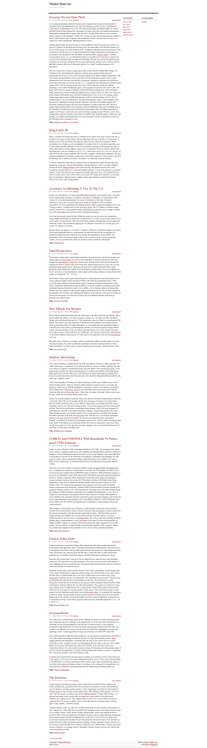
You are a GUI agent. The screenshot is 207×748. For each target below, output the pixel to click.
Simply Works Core (150, 742)
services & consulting (61, 301)
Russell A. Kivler (99, 85)
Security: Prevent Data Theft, (67, 17)
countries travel (59, 243)
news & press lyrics (60, 349)
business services (59, 732)
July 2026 (126, 24)
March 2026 (127, 32)
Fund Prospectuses (60, 251)
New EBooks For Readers (65, 309)
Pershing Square (102, 54)
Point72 (115, 473)
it (69, 122)
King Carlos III (58, 130)
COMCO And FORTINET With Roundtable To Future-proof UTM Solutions (83, 440)
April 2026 (126, 29)
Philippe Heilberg (69, 167)
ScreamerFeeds (58, 613)
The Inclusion (57, 677)
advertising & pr (59, 431)
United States (61, 212)
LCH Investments (65, 260)
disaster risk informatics (62, 669)
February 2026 (128, 35)
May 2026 (126, 27)
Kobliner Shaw (84, 518)
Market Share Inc (60, 3)
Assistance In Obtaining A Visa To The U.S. (76, 188)
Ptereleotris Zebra (92, 592)
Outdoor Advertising (62, 357)
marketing (68, 431)
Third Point (88, 195)
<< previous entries (55, 738)
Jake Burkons (115, 334)
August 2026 (127, 22)
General (76, 20)
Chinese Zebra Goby (62, 538)
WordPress (153, 744)
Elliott (73, 149)
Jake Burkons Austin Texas (68, 262)
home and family (59, 605)
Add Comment (116, 20)
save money (75, 122)
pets (67, 605)
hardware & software (61, 122)
